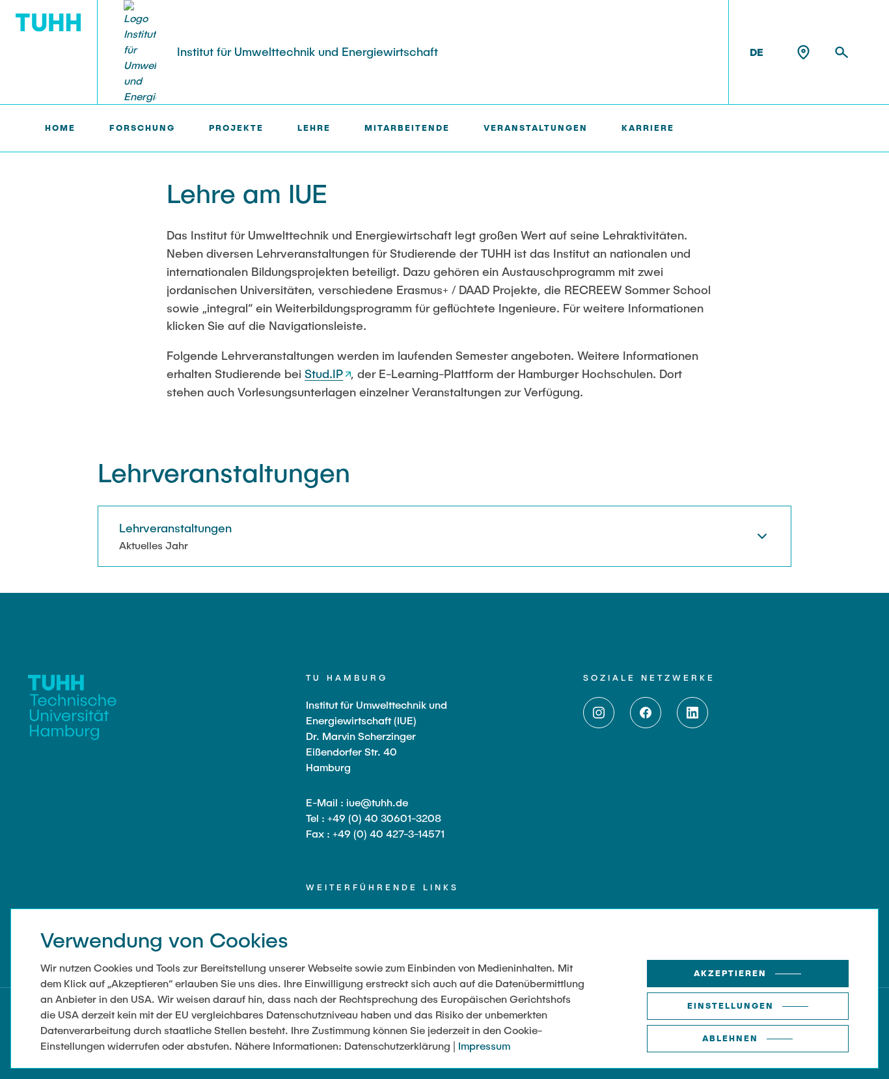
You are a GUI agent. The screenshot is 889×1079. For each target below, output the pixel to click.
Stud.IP (324, 373)
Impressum (484, 1045)
